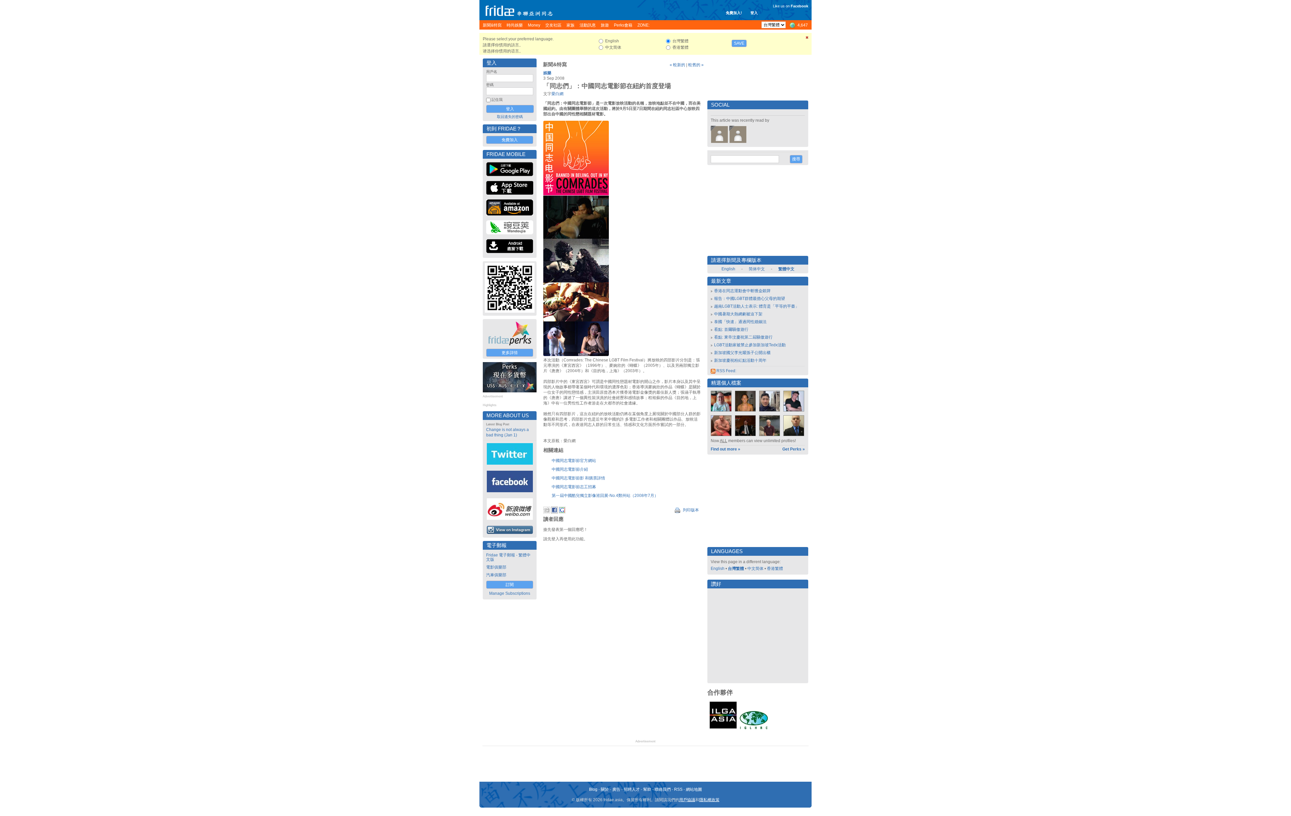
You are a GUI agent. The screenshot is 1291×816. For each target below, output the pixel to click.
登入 (754, 13)
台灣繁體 (736, 568)
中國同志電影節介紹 (570, 469)
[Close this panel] (807, 38)
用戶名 (491, 72)
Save (739, 43)
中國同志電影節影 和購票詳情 (578, 478)
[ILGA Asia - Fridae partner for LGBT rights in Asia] (723, 728)
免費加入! (734, 13)
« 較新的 (677, 65)
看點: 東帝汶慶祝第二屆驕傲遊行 (743, 337)
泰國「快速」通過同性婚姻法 (740, 321)
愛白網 (557, 93)
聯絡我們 (663, 789)
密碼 (490, 85)
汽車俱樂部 (496, 575)
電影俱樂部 (496, 567)
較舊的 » (696, 65)
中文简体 (755, 568)
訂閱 (510, 584)
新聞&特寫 (555, 64)
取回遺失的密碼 (510, 117)
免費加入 (510, 140)
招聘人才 (632, 789)
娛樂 (547, 73)
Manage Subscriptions (509, 593)
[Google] (562, 512)
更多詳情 (510, 352)
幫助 (647, 789)
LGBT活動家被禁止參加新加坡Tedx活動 (750, 345)
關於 (605, 789)
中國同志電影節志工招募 (574, 486)
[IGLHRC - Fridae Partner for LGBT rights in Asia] (754, 728)
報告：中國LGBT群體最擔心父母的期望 (749, 298)
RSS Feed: (725, 370)
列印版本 (690, 510)
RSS (678, 789)
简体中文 (757, 269)
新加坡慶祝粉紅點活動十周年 (740, 360)
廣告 (616, 789)
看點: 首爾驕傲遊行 (731, 329)
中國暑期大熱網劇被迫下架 (738, 314)
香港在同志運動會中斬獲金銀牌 (742, 290)
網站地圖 (694, 789)
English (728, 269)
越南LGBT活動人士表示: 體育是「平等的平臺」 (756, 306)
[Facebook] (554, 512)
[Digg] (546, 512)
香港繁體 (775, 568)
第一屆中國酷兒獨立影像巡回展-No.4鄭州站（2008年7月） (605, 495)
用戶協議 (687, 800)
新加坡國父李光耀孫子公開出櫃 (742, 352)
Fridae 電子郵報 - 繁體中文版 (508, 557)
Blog (593, 789)
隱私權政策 (709, 800)
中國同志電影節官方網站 (574, 460)
